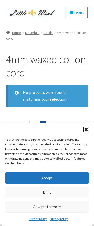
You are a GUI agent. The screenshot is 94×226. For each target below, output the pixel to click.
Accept (47, 178)
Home (16, 32)
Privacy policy (38, 219)
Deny (47, 192)
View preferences (47, 206)
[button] (86, 129)
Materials (32, 32)
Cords (48, 32)
